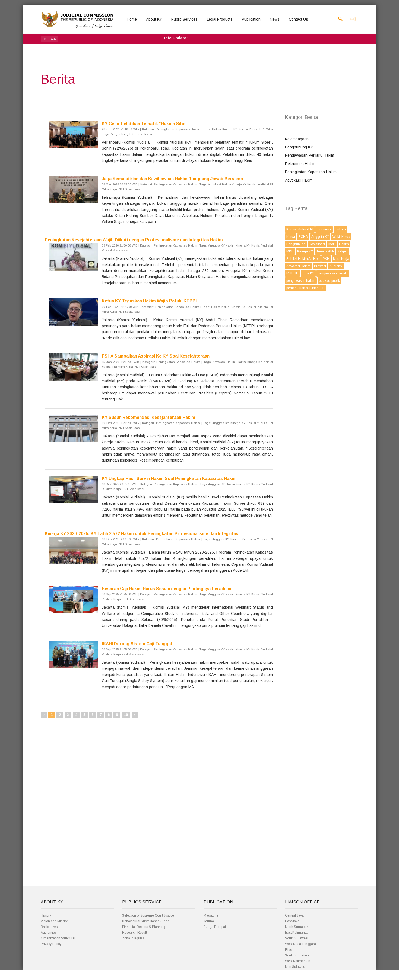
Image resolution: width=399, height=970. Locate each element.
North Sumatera (297, 927)
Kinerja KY (305, 251)
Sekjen (342, 251)
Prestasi (320, 266)
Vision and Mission (55, 921)
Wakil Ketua (341, 237)
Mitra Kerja (341, 259)
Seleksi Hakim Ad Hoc (302, 259)
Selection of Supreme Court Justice (148, 915)
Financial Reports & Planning (143, 927)
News (275, 19)
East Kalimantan (297, 932)
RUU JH (292, 273)
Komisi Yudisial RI (299, 229)
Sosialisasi (317, 244)
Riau (288, 950)
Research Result (134, 932)
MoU (331, 244)
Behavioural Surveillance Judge (145, 921)
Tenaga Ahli (325, 251)
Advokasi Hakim (298, 180)
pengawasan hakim (300, 281)
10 (126, 715)
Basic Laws (49, 927)
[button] (49, 39)
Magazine (211, 915)
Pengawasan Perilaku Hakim (309, 155)
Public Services (184, 19)
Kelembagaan (297, 139)
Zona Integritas (133, 938)
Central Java (294, 915)
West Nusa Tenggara (300, 944)
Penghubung (295, 244)
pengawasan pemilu (333, 273)
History (46, 915)
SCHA (303, 237)
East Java (292, 921)
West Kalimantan (297, 961)
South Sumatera (297, 955)
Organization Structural (58, 938)
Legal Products (220, 19)
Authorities (48, 932)
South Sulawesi (296, 938)
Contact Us (298, 19)
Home (132, 19)
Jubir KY (308, 273)
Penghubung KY (299, 147)
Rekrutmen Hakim (300, 164)
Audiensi (336, 266)
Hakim (344, 244)
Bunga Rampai (215, 927)
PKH (326, 259)
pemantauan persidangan (305, 288)
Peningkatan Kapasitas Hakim (311, 172)
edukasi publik (329, 281)
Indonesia (324, 229)
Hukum (340, 229)
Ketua (290, 237)
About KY (154, 19)
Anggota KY (320, 237)
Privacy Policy (51, 944)
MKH (290, 251)
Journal (209, 921)
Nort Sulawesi (295, 967)
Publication (251, 19)
